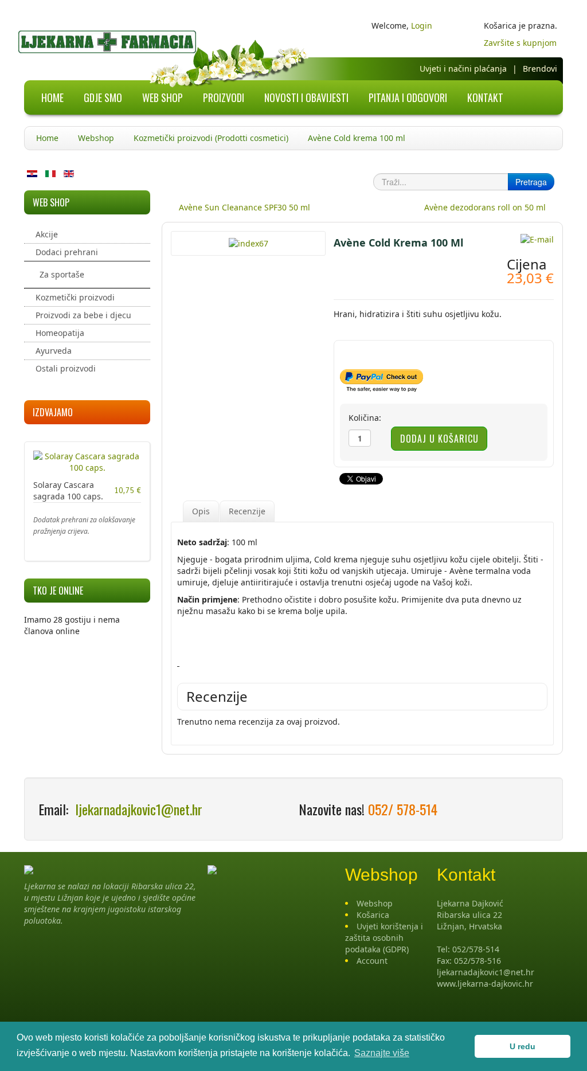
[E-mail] (537, 238)
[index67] (248, 242)
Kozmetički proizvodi (75, 297)
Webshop (96, 137)
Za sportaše (62, 274)
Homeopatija (60, 332)
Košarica (373, 914)
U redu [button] (522, 1046)
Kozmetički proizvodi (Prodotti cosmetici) (211, 137)
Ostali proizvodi (66, 368)
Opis (201, 511)
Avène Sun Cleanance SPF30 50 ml (244, 207)
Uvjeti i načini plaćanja (463, 68)
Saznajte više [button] (381, 1053)
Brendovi (540, 68)
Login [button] (421, 25)
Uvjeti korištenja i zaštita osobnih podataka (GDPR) (384, 938)
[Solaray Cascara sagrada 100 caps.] (87, 461)
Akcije (47, 234)
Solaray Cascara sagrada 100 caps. (68, 490)
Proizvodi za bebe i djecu (83, 315)
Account (372, 960)
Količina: (365, 417)
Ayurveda (54, 350)
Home (47, 137)
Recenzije (247, 511)
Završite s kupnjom (520, 42)
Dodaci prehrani (67, 252)
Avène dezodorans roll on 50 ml (485, 207)
